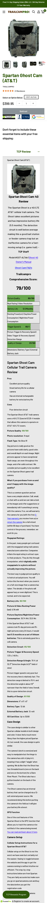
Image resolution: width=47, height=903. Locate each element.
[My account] (38, 11)
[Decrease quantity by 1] (19, 103)
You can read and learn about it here (22, 832)
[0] (42, 11)
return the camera (14, 522)
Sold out (23, 111)
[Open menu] (4, 12)
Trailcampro (8, 86)
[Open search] (33, 11)
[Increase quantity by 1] (33, 103)
